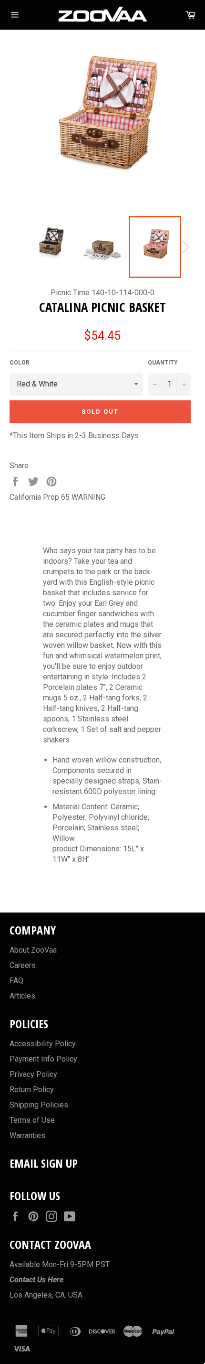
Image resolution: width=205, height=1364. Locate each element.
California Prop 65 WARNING (57, 497)
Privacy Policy (33, 1074)
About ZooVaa (33, 950)
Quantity (163, 362)
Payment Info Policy (43, 1058)
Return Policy (32, 1089)
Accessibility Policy (43, 1043)
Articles (22, 995)
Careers (23, 965)
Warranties (27, 1135)
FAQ (16, 980)
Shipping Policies (39, 1104)
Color (20, 362)
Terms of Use (32, 1120)
